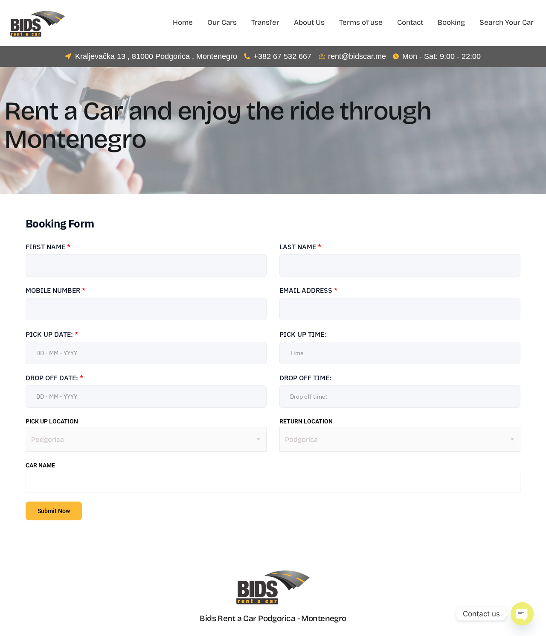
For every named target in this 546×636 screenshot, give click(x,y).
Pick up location (52, 421)
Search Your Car (506, 22)
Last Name (300, 246)
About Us (309, 22)
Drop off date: (54, 377)
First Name (48, 246)
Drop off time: (305, 377)
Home (183, 22)
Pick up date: (52, 334)
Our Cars (222, 22)
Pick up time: (302, 334)
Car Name (40, 465)
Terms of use (361, 22)
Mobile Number (55, 290)
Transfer (265, 22)
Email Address (308, 290)
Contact (410, 22)
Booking (451, 22)
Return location (306, 421)
